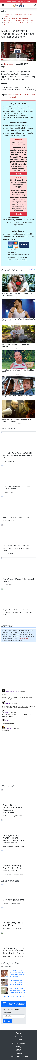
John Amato (6, 928)
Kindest (13, 249)
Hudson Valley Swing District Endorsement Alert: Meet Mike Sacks (16, 982)
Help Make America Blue (13, 996)
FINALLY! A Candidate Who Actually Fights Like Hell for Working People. (17, 990)
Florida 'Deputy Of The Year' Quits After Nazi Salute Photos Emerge (13, 950)
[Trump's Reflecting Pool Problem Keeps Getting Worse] (13, 856)
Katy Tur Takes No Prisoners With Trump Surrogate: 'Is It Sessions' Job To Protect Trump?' (17, 612)
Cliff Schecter (6, 816)
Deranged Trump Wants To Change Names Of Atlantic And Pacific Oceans (14, 839)
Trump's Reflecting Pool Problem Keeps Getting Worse (12, 868)
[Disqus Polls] (18, 665)
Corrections (18, 1053)
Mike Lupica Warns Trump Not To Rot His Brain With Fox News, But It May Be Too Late (18, 455)
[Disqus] (18, 710)
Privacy (18, 1046)
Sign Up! (7, 1021)
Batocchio (6, 903)
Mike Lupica (12, 97)
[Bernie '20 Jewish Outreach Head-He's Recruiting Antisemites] (13, 796)
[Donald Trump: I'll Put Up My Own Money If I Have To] (18, 566)
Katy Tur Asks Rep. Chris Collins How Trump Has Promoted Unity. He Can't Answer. (16, 548)
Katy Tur (23, 94)
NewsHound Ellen (8, 846)
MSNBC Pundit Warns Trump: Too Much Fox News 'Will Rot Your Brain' (17, 33)
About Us (18, 1036)
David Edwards (7, 874)
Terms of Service (22, 638)
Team (18, 1033)
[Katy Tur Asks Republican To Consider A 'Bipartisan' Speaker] (18, 474)
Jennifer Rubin (13, 94)
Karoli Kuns (8, 64)
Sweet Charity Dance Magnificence (13, 924)
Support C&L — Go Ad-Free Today (18, 1)
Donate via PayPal (24, 244)
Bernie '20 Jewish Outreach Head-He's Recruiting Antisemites (12, 809)
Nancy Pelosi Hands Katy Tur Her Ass (16, 517)
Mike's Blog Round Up (13, 899)
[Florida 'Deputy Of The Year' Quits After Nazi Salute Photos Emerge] (13, 939)
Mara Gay (31, 94)
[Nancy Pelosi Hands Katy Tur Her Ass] (18, 505)
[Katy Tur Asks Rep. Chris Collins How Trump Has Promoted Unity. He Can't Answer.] (18, 533)
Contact (18, 1040)
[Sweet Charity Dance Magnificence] (13, 913)
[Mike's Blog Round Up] (13, 890)
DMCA (18, 1050)
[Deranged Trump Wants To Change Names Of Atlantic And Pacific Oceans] (13, 826)
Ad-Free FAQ (20, 222)
